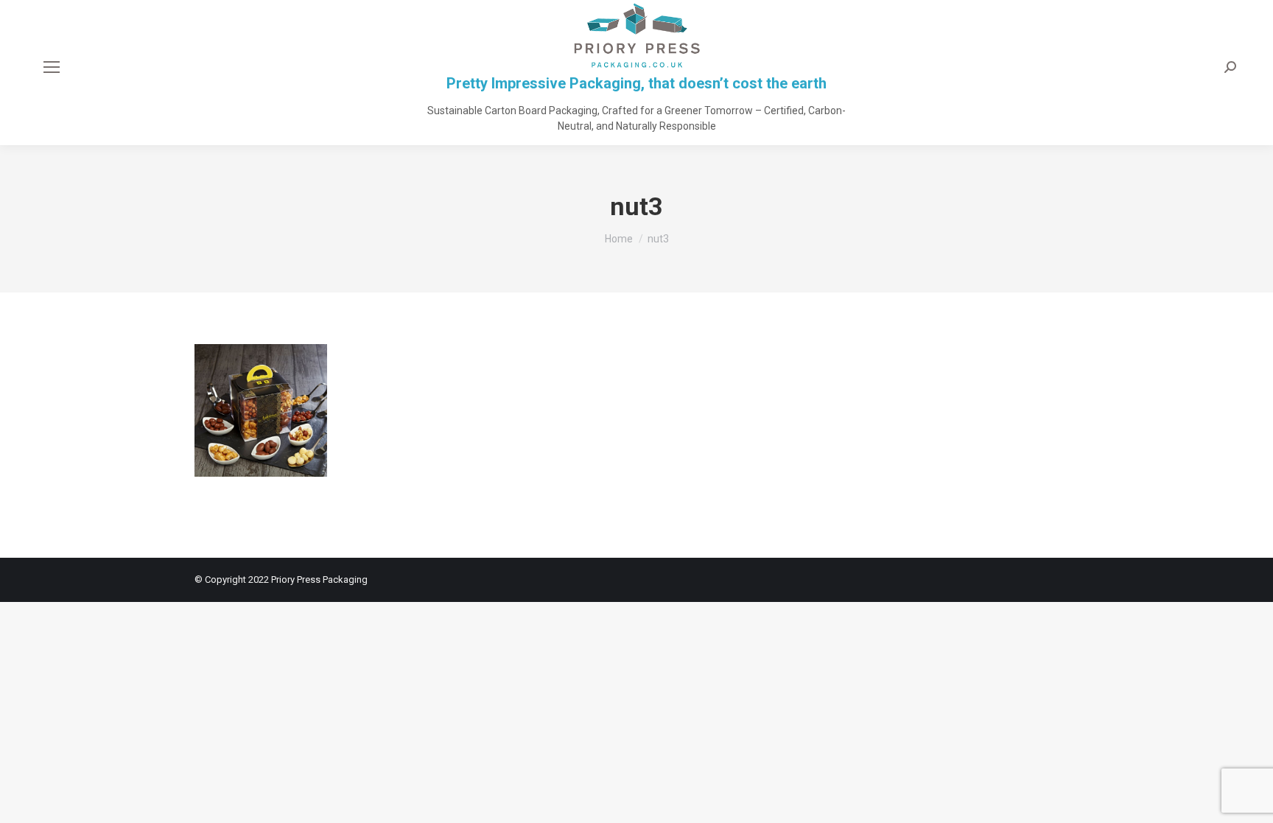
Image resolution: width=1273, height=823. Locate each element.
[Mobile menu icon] (51, 67)
